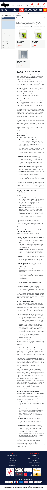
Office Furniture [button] (14, 10)
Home (2, 15)
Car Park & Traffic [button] (6, 10)
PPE (4, 37)
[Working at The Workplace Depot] (28, 472)
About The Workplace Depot (12, 455)
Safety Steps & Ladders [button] (35, 10)
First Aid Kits (6, 21)
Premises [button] (10, 10)
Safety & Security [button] (21, 10)
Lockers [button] (17, 10)
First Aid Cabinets (7, 23)
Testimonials (12, 463)
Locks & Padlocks (6, 43)
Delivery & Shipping (35, 457)
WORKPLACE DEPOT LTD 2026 (22, 486)
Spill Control (5, 33)
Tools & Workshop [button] (30, 10)
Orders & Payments (34, 460)
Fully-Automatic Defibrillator (20, 42)
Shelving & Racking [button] (40, 10)
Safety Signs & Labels (7, 35)
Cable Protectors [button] (25, 10)
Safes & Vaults (5, 41)
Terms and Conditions (39, 487)
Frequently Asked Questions (34, 462)
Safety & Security (8, 15)
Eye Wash (5, 25)
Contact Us (3, 1)
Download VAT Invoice (34, 465)
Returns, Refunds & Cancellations (34, 458)
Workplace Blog (12, 465)
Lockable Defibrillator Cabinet (21, 62)
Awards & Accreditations (12, 457)
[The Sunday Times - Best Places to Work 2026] (37, 472)
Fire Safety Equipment (7, 29)
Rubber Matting (6, 39)
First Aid (13, 15)
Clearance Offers (45, 10)
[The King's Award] (10, 472)
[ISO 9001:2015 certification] (19, 472)
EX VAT (44, 1)
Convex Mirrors (5, 45)
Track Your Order (35, 455)
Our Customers (12, 462)
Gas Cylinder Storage (7, 47)
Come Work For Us (12, 460)
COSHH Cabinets (6, 31)
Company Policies (32, 487)
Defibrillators (6, 27)
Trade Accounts (35, 463)
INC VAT (39, 1)
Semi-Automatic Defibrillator (35, 42)
